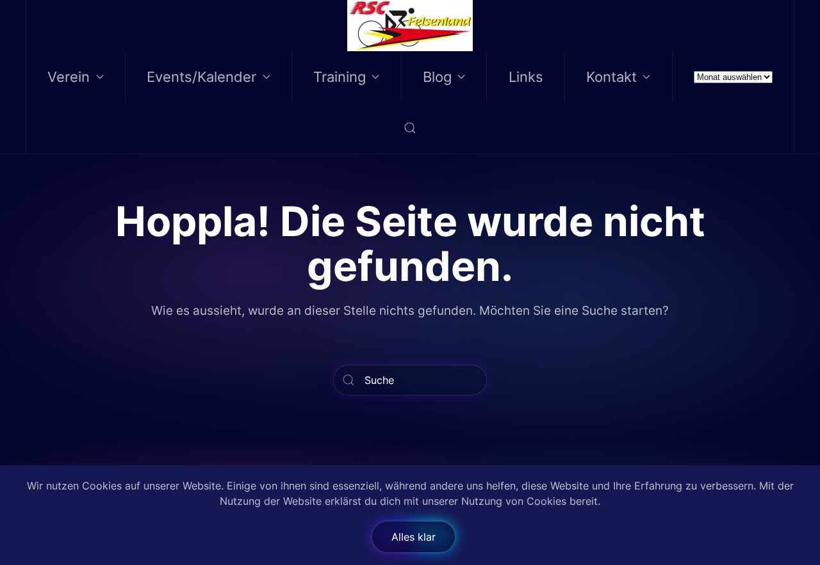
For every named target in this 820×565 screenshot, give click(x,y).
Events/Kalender (201, 76)
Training (339, 76)
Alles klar (413, 536)
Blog (437, 76)
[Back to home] (410, 25)
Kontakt (611, 76)
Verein (68, 76)
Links (526, 76)
